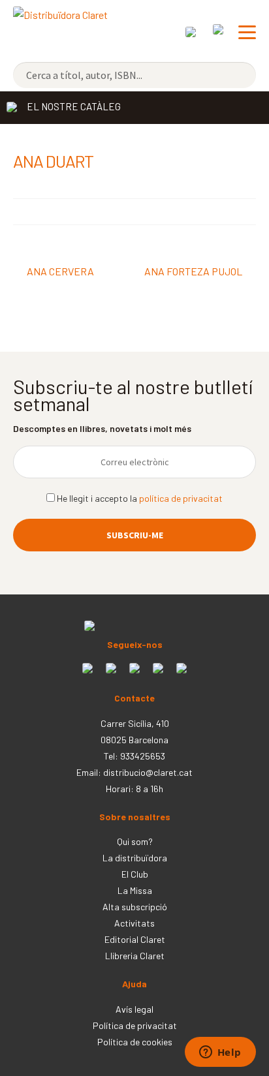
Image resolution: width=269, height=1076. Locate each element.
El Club (134, 874)
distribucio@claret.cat (148, 772)
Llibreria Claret (135, 955)
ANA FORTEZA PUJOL (193, 272)
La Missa (135, 890)
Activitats (134, 923)
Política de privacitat (135, 1025)
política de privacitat (181, 498)
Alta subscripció (135, 906)
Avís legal (134, 1009)
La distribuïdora (135, 857)
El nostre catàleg (74, 106)
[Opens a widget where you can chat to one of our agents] (220, 1053)
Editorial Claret (134, 939)
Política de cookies (134, 1041)
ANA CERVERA (60, 272)
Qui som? (135, 841)
